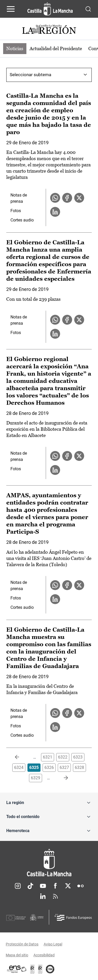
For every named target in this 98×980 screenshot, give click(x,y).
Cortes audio (22, 220)
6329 (35, 777)
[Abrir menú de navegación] (10, 8)
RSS (55, 896)
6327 (64, 767)
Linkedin (43, 896)
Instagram (17, 886)
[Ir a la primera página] (21, 757)
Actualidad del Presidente (56, 48)
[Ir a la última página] (61, 778)
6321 (47, 757)
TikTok (30, 886)
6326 (49, 767)
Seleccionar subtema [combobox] (30, 74)
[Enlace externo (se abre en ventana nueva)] (40, 969)
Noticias (14, 48)
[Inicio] (49, 863)
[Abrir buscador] (88, 8)
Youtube (43, 886)
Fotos (15, 210)
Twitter (68, 886)
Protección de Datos (22, 944)
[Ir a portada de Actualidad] (49, 30)
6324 (19, 767)
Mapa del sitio (17, 955)
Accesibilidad (44, 955)
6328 (79, 767)
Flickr (80, 886)
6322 (62, 757)
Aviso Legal (53, 944)
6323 (78, 757)
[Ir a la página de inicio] (50, 9)
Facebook (55, 886)
